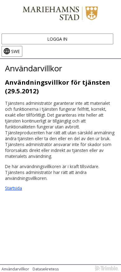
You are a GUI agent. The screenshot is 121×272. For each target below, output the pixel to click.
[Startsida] (60, 12)
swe (15, 51)
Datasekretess (46, 269)
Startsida (13, 188)
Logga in (57, 39)
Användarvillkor (15, 269)
